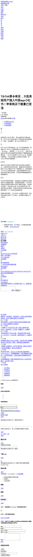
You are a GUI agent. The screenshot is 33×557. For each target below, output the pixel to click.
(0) (3, 118)
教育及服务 (4, 242)
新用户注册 (4, 415)
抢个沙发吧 (4, 364)
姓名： (3, 526)
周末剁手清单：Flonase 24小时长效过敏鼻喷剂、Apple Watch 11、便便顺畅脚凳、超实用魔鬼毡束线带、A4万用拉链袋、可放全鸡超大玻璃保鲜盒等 (16, 353)
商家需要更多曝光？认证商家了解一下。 (13, 283)
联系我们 (7, 370)
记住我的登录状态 (8, 411)
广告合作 (7, 371)
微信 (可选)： (5, 532)
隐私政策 (7, 373)
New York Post (9, 231)
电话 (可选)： (5, 530)
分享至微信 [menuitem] (7, 123)
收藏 (9, 118)
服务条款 (7, 375)
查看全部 (29, 283)
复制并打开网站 (5, 555)
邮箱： (3, 528)
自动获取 (20, 474)
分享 (13, 118)
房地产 (3, 248)
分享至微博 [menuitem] (7, 125)
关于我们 (7, 368)
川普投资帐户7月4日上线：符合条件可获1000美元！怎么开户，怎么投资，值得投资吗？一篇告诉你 (16, 335)
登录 (12, 290)
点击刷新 (17, 429)
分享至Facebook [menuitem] (9, 121)
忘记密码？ (17, 411)
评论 (2, 118)
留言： (3, 540)
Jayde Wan (10, 221)
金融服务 (3, 244)
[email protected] (14, 226)
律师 (2, 246)
